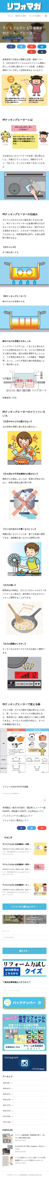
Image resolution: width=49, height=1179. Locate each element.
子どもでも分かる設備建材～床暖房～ (17, 844)
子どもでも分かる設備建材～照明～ (17, 864)
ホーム (10, 16)
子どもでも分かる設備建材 (13, 38)
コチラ (41, 811)
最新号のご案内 (20, 16)
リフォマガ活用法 (35, 16)
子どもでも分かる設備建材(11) (11, 793)
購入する (23, 950)
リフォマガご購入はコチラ (23, 906)
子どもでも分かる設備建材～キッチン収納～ (20, 884)
